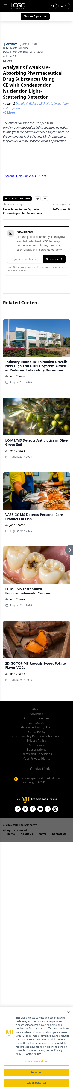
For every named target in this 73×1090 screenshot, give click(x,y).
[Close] (68, 1012)
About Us (27, 834)
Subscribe (52, 259)
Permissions (36, 745)
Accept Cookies (36, 1083)
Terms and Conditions (36, 754)
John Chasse (17, 376)
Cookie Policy (33, 1054)
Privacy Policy (36, 741)
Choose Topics (32, 16)
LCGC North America (16, 48)
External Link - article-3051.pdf (25, 176)
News (42, 834)
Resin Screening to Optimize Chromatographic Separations (22, 211)
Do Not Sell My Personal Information (36, 736)
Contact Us (36, 723)
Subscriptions (36, 750)
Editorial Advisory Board (36, 727)
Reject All (36, 1072)
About (36, 709)
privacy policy (18, 270)
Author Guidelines (36, 718)
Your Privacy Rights (36, 758)
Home (11, 834)
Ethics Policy (36, 732)
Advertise (36, 714)
